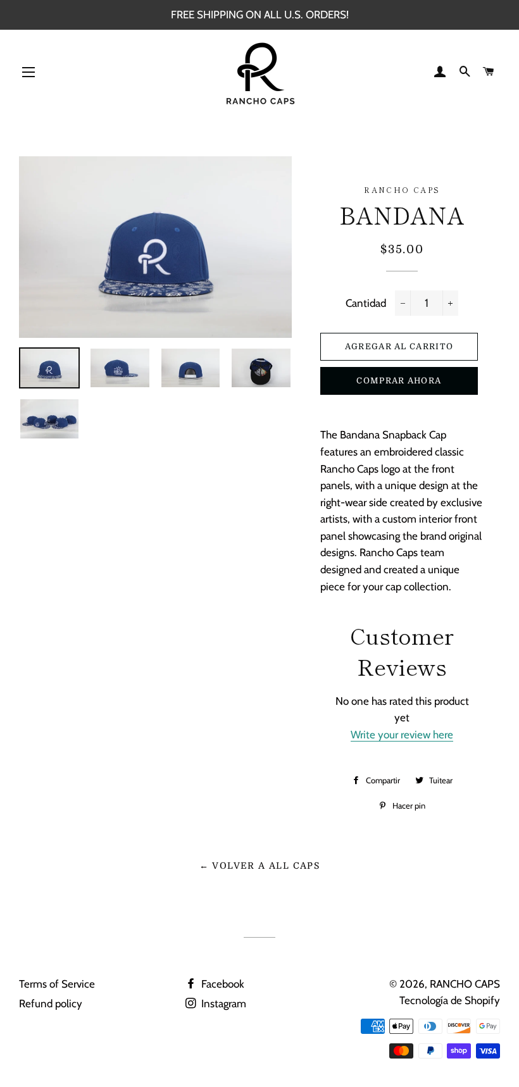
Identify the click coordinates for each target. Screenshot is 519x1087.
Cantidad (366, 303)
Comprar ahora (398, 380)
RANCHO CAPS (465, 984)
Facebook (221, 984)
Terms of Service (57, 984)
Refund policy (50, 1003)
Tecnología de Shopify (449, 1000)
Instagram (222, 1003)
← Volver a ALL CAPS (259, 865)
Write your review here (402, 734)
